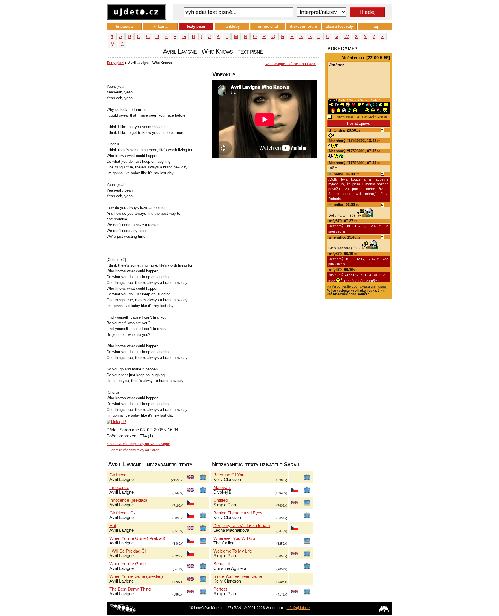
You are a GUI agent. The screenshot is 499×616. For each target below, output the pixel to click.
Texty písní (115, 63)
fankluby (232, 26)
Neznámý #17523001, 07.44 (354, 163)
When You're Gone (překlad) (136, 576)
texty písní (196, 26)
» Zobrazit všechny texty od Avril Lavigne (138, 444)
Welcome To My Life (232, 551)
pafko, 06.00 (345, 174)
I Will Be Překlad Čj (127, 551)
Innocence (119, 487)
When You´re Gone (127, 563)
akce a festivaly (339, 26)
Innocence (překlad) (128, 500)
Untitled (220, 500)
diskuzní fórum (303, 26)
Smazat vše (367, 286)
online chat (268, 26)
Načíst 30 (334, 286)
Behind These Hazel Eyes (237, 513)
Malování (222, 487)
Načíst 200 (350, 286)
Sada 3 (354, 100)
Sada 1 (333, 100)
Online (382, 286)
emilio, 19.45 (346, 237)
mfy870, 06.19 (343, 254)
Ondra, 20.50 (346, 130)
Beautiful (221, 563)
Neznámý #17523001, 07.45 (354, 151)
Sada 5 (375, 100)
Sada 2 (343, 100)
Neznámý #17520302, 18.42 (354, 140)
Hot (112, 525)
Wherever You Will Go (234, 538)
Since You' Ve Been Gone (237, 576)
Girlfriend (117, 475)
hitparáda (124, 26)
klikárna (160, 26)
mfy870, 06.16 (343, 269)
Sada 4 (365, 100)
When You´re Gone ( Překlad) (137, 538)
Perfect (220, 589)
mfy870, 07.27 (343, 221)
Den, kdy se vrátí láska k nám (241, 525)
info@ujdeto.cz (298, 608)
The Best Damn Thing (130, 589)
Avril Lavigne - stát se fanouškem (290, 64)
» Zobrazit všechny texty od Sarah (133, 450)
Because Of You (228, 475)
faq (375, 26)
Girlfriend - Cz (122, 513)
